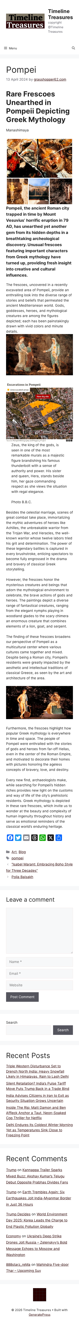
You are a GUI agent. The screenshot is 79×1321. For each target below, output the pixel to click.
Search (11, 1022)
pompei (17, 858)
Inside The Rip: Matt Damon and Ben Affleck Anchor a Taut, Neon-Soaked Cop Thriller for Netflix (36, 1113)
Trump (11, 1170)
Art (14, 852)
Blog (22, 852)
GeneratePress (39, 1315)
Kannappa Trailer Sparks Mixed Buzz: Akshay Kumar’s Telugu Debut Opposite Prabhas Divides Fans (37, 1176)
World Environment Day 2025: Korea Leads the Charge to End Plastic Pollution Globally (36, 1220)
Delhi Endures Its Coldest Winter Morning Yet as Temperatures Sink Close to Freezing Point (39, 1130)
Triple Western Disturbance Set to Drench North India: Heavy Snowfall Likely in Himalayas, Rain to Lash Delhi (37, 1071)
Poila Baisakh (22, 877)
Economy (13, 1236)
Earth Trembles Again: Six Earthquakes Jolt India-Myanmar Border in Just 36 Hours (38, 1198)
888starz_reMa (18, 1265)
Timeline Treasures (60, 14)
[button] (73, 48)
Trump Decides (18, 1214)
